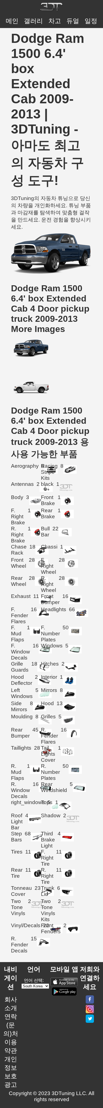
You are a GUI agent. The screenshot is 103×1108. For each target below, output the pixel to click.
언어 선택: (34, 980)
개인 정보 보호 (10, 1068)
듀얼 (72, 20)
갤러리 (33, 20)
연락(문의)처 (10, 1025)
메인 (12, 20)
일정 (91, 20)
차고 (54, 20)
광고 (10, 1084)
